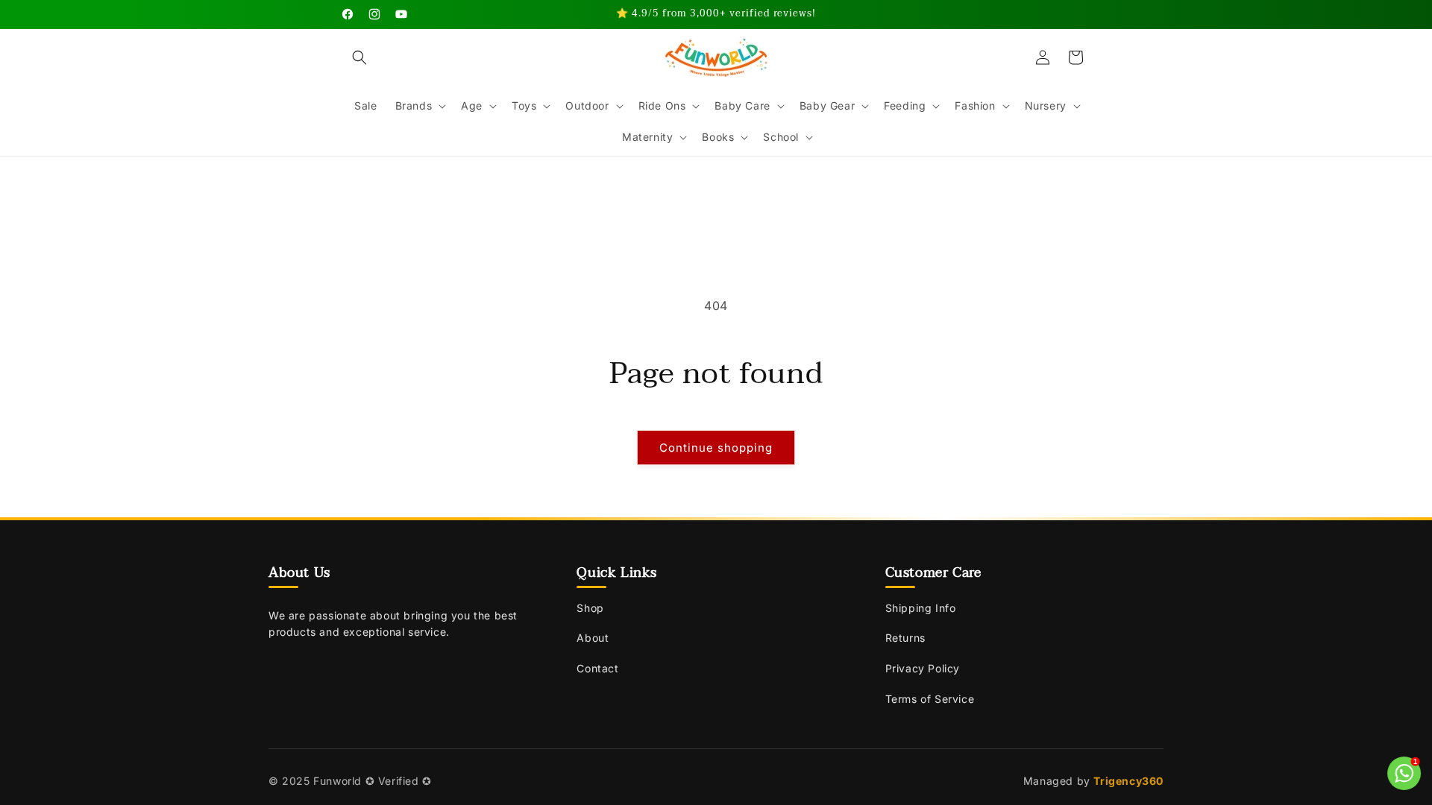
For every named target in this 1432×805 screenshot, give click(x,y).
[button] (359, 57)
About (593, 637)
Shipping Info (920, 608)
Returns (905, 637)
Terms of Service (930, 698)
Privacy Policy (922, 668)
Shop (590, 608)
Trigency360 (1128, 780)
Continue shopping (716, 448)
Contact (597, 668)
